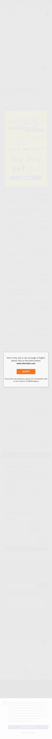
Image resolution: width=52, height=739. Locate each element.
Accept (26, 372)
